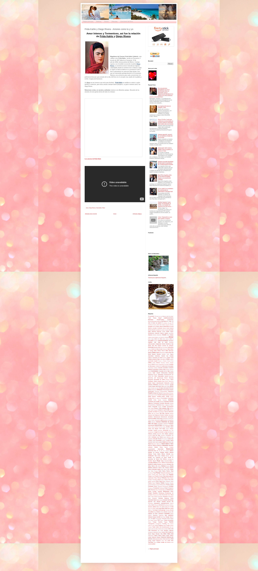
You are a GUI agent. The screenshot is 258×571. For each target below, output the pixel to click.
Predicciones (163, 484)
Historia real (151, 415)
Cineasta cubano (165, 362)
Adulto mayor (169, 331)
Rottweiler (154, 498)
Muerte (154, 460)
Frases (159, 406)
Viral (172, 539)
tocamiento (170, 520)
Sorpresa (155, 515)
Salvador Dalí (166, 500)
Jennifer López (169, 426)
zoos (172, 542)
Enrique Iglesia (165, 393)
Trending (164, 523)
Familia (157, 401)
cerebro (171, 359)
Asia (159, 347)
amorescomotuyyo (163, 340)
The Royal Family (152, 520)
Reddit (168, 489)
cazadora (154, 359)
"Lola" (149, 318)
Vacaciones (154, 530)
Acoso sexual (151, 329)
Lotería (163, 440)
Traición (171, 522)
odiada (158, 469)
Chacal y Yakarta (162, 361)
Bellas (155, 350)
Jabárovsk (167, 425)
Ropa (149, 498)
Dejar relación (156, 372)
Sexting (168, 510)
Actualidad (157, 329)
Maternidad (160, 449)
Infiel (149, 423)
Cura (149, 371)
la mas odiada (164, 433)
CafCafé (163, 354)
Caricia (164, 357)
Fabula (159, 399)
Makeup (155, 445)
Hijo (161, 413)
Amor (87, 207)
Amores (156, 340)
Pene (168, 478)
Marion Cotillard (169, 447)
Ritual (172, 494)
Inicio (114, 214)
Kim (170, 430)
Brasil (149, 354)
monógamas (170, 459)
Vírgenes (158, 540)
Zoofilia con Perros (166, 542)
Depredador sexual (163, 376)
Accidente (159, 328)
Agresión (157, 333)
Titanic (161, 520)
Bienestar (171, 350)
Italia (160, 425)
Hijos (163, 413)
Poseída (167, 483)
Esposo (154, 396)
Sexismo (150, 506)
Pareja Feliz (155, 474)
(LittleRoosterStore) (168, 318)
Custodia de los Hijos (164, 371)
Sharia (162, 511)
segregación (157, 503)
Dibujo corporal (157, 381)
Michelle (168, 454)
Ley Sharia (160, 437)
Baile (169, 349)
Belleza (159, 350)
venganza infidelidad (153, 532)
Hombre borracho (168, 415)
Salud (154, 500)
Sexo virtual (170, 508)
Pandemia (150, 472)
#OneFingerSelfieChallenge (154, 321)
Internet (157, 425)
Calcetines (157, 356)
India (149, 422)
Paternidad (165, 476)
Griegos (171, 410)
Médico (171, 450)
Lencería (163, 435)
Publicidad (162, 488)
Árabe (149, 345)
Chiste (153, 362)
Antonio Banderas (166, 344)
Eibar (149, 388)
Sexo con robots (160, 506)
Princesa (160, 486)
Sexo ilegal (158, 508)
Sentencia (161, 505)
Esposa (167, 394)
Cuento (167, 369)
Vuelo (168, 540)
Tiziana (165, 520)
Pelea (155, 478)
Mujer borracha (165, 460)
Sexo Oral (164, 508)
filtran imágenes (166, 405)
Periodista (154, 479)
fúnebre (156, 408)
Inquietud (165, 423)
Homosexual (157, 416)
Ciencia (158, 362)
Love (156, 442)
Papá (154, 472)
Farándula (166, 401)
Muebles (150, 460)
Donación (167, 384)
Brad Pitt (171, 352)
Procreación (165, 486)
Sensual (157, 505)
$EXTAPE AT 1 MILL (166, 321)
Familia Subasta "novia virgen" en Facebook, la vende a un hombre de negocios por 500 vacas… (165, 204)
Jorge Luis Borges (153, 428)
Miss (172, 454)
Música (171, 462)
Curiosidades (154, 371)
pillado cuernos (151, 481)
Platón (163, 481)
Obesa (149, 469)
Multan (159, 462)
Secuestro (150, 503)
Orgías (171, 469)
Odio (162, 469)
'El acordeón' (151, 316)
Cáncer (150, 357)
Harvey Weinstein (169, 411)
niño (156, 466)
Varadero (166, 530)
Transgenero (151, 523)
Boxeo (167, 352)
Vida (161, 533)
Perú (169, 479)
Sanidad (164, 501)
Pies (172, 479)
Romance (165, 496)
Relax (172, 491)
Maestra (150, 445)
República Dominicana (158, 493)
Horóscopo (165, 418)
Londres (150, 440)
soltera (171, 513)
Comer (156, 364)
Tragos (165, 522)
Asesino (156, 347)
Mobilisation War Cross (154, 455)
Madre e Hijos (169, 443)
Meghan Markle (164, 452)
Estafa (167, 396)
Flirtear (171, 405)
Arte (153, 345)
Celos (168, 359)
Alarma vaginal (164, 333)
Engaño (150, 393)
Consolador (170, 366)
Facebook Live (152, 401)
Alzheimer (159, 334)
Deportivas (160, 374)
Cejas (158, 359)
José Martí (162, 428)
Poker (153, 483)
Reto (160, 494)
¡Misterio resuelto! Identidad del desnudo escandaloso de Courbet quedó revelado (165, 163)
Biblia (166, 350)
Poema (150, 483)
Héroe (149, 413)
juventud (160, 430)
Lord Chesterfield (157, 440)
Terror (171, 518)
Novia (171, 466)
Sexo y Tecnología (153, 510)
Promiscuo (150, 488)
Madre (163, 443)
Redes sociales (152, 491)
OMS (168, 469)
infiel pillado (154, 423)
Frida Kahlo (99, 207)
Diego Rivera (92, 207)
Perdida (150, 479)
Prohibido (171, 486)
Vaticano (171, 530)
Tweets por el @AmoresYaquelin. (157, 277)
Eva (153, 398)
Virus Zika (164, 540)
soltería (150, 515)
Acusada (167, 329)
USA (172, 528)
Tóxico (149, 522)
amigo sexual (151, 337)
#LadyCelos (170, 319)
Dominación (161, 384)
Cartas (168, 357)
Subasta (150, 517)
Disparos (150, 384)
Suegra (154, 517)
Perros (166, 479)
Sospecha (161, 515)
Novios (150, 467)
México (163, 454)
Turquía (150, 527)
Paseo (153, 476)
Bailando (165, 349)
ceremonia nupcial (152, 361)
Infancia (153, 421)
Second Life (170, 501)
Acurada (162, 329)
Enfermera (170, 391)
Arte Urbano (158, 345)
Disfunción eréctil (168, 383)
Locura (165, 438)
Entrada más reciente (91, 214)
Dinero (154, 383)
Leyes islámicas (167, 437)
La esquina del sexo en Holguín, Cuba (164, 106)
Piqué (160, 481)
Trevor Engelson (159, 525)
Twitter (154, 527)
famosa (161, 401)
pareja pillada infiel (163, 474)
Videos (156, 535)
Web (172, 540)
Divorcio (155, 384)
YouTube (150, 542)
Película (159, 478)
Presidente (150, 486)
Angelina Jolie (152, 342)
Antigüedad (158, 344)
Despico (168, 379)
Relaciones (166, 491)
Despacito (150, 379)
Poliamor (158, 483)
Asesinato (151, 347)
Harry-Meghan (161, 411)
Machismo (154, 443)
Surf (162, 517)
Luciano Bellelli (161, 442)
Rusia (172, 498)
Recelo (164, 489)
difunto (149, 383)
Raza (157, 489)
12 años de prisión (156, 323)
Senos (152, 505)
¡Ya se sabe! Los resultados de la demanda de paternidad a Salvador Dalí (165, 190)
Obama (171, 467)
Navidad (169, 464)
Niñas (149, 466)
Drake (159, 386)
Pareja (158, 473)
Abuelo (154, 326)
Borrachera (162, 352)
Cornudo (160, 367)
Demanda (171, 372)
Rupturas (166, 498)
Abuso (157, 326)
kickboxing (165, 430)
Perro (162, 479)
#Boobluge (150, 319)
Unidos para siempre (163, 528)
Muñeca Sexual (165, 462)
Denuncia (150, 374)
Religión (150, 493)
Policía (162, 483)
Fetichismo (159, 405)
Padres (164, 471)
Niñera (153, 466)
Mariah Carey (158, 447)
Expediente (170, 398)
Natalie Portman (157, 464)
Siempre (170, 511)
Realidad (161, 489)
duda (165, 386)
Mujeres (155, 462)
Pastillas (161, 476)
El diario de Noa (155, 388)
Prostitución (156, 488)
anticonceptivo (151, 344)
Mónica (165, 459)
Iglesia (162, 420)
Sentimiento (167, 505)
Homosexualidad (152, 418)
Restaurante (156, 494)
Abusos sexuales (152, 328)
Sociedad (167, 513)
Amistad (166, 337)
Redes (171, 489)
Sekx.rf (171, 503)
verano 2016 (165, 532)
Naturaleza (164, 464)
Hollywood (157, 415)
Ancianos (171, 340)
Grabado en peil (162, 410)
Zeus (155, 542)
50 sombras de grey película (166, 324)
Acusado (171, 329)
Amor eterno (166, 338)
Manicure (159, 445)
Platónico (168, 481)
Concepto (166, 364)
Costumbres (155, 369)
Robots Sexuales (158, 496)
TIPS (158, 520)
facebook (170, 400)
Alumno (154, 334)
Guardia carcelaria (152, 411)
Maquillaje (165, 445)
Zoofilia (158, 542)
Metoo (158, 454)
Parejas (171, 474)
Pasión (157, 476)
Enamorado (151, 391)
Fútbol (160, 408)
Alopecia (150, 334)
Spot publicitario (169, 515)
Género (171, 408)
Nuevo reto (161, 467)
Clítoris (153, 364)
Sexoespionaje (161, 510)
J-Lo (163, 425)
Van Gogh (160, 530)
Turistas (171, 525)
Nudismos (155, 467)
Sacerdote (150, 500)
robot (152, 496)
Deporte (155, 374)
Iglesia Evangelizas (168, 420)
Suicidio (158, 517)
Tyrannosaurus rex (167, 527)
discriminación (160, 383)
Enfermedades (163, 391)
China (149, 362)
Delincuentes (164, 372)
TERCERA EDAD (166, 518)
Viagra (153, 533)
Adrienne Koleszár (156, 331)
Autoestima (170, 347)
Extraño (150, 399)
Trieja (164, 525)
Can (167, 356)
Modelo (163, 455)
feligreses (150, 403)
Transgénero (158, 523)
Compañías (161, 364)
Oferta (165, 469)
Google (155, 410)
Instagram (170, 423)
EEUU (171, 386)
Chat (172, 361)
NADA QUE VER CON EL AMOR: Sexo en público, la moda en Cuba (165, 149)
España (159, 394)
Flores (149, 406)
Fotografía (154, 406)
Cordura (155, 367)
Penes (171, 478)
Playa (172, 481)
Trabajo (154, 522)
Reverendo (164, 494)
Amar (168, 334)
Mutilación (150, 464)
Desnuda (171, 377)
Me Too (158, 450)
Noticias (98, 21)
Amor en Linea (158, 338)
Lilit (154, 438)
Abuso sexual (170, 326)
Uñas (169, 528)
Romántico (170, 496)
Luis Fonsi (168, 442)
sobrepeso (161, 513)
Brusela (159, 354)
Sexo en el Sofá (169, 506)
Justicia (155, 430)
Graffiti (167, 410)
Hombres (150, 416)
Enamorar (157, 391)
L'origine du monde (158, 432)
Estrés (171, 396)
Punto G (167, 488)
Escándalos (154, 394)
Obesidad (154, 469)
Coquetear (150, 367)
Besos (163, 350)
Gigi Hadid (150, 410)
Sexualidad (150, 511)
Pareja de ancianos (165, 472)
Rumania (160, 498)
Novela (168, 466)
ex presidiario (164, 398)
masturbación (151, 449)
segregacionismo (165, 503)
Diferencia (171, 381)
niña (172, 464)
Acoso (164, 328)
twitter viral (158, 527)
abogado (150, 326)
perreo (159, 479)
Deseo (166, 377)
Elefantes (154, 389)
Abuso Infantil (163, 326)
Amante (164, 335)
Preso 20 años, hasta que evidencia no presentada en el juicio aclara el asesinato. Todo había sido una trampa (165, 122)
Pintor (103, 207)
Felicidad (171, 401)
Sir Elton (155, 513)
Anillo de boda (162, 342)
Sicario (165, 511)
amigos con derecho (159, 337)
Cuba (164, 369)
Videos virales (165, 535)
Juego (167, 428)
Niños (159, 466)
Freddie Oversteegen (167, 406)
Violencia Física (167, 538)
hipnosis (167, 413)
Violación (154, 537)
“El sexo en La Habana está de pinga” (164, 316)
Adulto (163, 331)
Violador (158, 537)
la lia (158, 433)
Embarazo (160, 389)
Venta (159, 532)
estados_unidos (161, 396)
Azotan (161, 349)
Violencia (163, 537)
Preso (155, 486)
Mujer (158, 461)
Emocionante (166, 389)
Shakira (158, 511)
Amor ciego (151, 338)
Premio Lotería (169, 484)
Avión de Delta (155, 349)
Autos (149, 349)
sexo (154, 506)
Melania (171, 452)
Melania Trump (152, 454)
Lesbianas (154, 437)
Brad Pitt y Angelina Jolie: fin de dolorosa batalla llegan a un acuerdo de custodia (165, 177)
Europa (150, 398)
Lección (150, 435)
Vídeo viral (170, 534)
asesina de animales (167, 345)
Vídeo (164, 534)
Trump (167, 525)
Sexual (171, 510)
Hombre (162, 415)
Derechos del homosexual (155, 377)
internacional (151, 425)
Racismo (153, 489)
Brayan (154, 354)
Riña (169, 494)
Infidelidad (158, 421)
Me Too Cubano (165, 450)
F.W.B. (154, 399)
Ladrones (171, 433)
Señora (171, 505)
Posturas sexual (155, 484)
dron (163, 386)
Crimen (160, 369)
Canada (171, 356)
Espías (163, 394)
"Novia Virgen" (157, 318)
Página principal (88, 21)
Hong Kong (159, 418)
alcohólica (171, 333)
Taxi (171, 517)
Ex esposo (157, 398)
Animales (171, 342)
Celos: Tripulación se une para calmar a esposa (165, 217)
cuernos (171, 369)
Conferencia (164, 366)
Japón (171, 425)
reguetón (160, 491)
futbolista (164, 408)
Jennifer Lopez (161, 426)
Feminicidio (156, 403)
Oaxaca (167, 467)
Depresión (171, 376)
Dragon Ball (155, 386)
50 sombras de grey (166, 323)
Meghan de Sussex (153, 452)
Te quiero (153, 518)
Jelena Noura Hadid (153, 426)
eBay (168, 386)
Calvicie (163, 356)
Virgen (153, 540)
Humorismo (157, 420)
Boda (154, 352)
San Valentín (157, 501)
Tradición (160, 522)
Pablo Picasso (154, 471)
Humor (106, 21)
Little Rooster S (159, 438)
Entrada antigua (137, 214)
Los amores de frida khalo (93, 159)
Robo (149, 496)
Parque (150, 476)
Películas (114, 21)
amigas (171, 334)
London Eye (170, 438)
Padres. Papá (169, 471)
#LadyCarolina (160, 319)
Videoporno (151, 535)
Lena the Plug (156, 435)
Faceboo (165, 399)
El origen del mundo (164, 388)
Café (168, 354)
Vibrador (158, 533)
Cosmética (165, 367)
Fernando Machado (164, 403)
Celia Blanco (163, 359)
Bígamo (150, 352)
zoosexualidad (151, 544)
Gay (168, 408)
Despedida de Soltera (159, 379)
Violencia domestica (157, 538)
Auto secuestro (164, 347)
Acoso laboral (169, 328)
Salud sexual (160, 500)
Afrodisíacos (151, 333)
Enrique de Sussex (157, 393)
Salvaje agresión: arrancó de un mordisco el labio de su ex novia (165, 136)
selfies (149, 505)
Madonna (159, 443)
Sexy (155, 511)
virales (149, 540)
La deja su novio (168, 432)
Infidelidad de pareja (167, 422)
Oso (149, 471)
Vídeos (160, 535)
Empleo (171, 389)
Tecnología (158, 518)
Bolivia (157, 352)
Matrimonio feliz (152, 450)
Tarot (164, 517)
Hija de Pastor (155, 413)
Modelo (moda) (169, 455)
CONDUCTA (158, 366)
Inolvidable (160, 423)
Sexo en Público (152, 508)
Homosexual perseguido (167, 416)
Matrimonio (169, 449)
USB (149, 530)
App (172, 344)
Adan (149, 331)
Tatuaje (167, 517)
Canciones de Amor (126, 21)
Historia (171, 413)
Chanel (169, 361)
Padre (160, 471)
